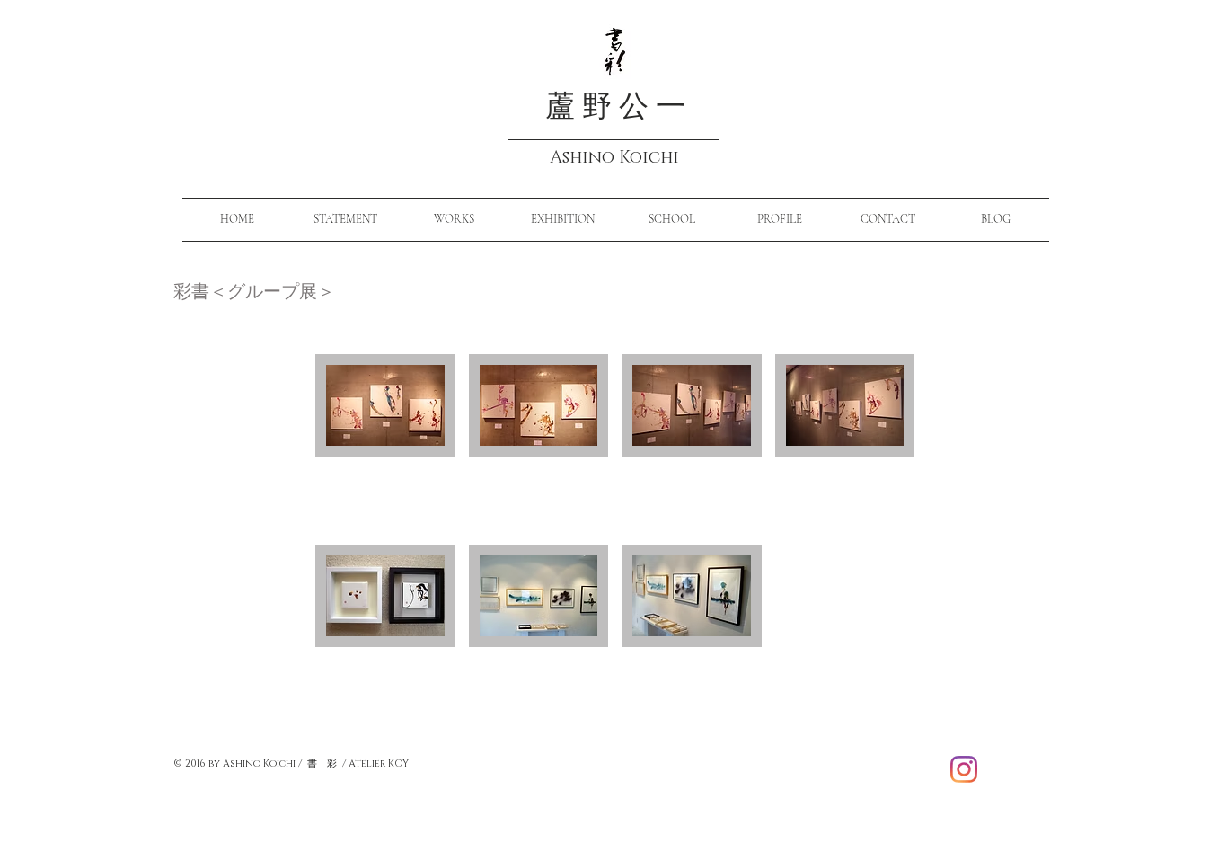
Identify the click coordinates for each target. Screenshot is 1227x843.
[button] (385, 442)
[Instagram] (963, 769)
